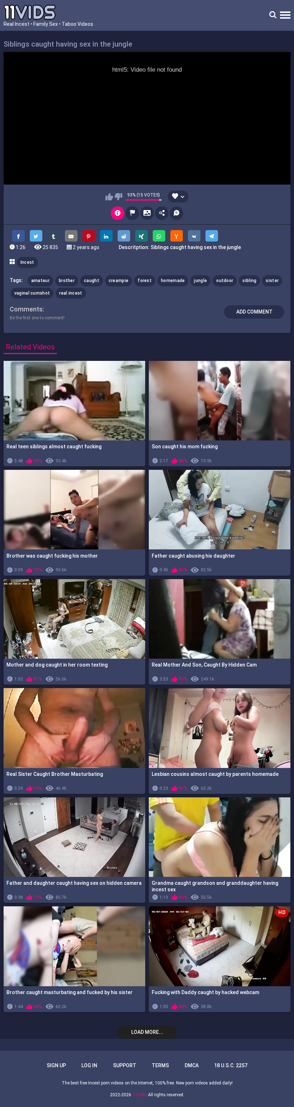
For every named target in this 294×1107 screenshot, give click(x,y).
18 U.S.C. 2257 (230, 1065)
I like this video (109, 196)
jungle (200, 280)
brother (67, 280)
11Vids (140, 1094)
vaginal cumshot (32, 293)
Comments (26, 309)
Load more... (147, 1032)
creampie (118, 280)
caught (91, 280)
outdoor (224, 280)
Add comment (254, 312)
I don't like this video (118, 196)
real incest (70, 293)
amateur (40, 280)
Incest (27, 262)
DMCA (192, 1065)
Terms (160, 1065)
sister (272, 280)
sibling (249, 280)
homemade (173, 280)
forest (145, 280)
